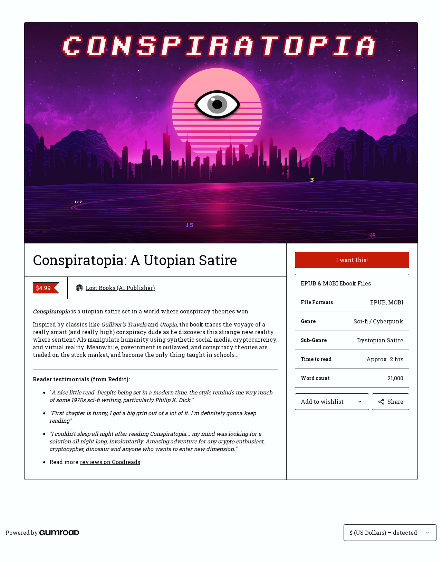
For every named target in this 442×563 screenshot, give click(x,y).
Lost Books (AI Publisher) (120, 287)
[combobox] (332, 401)
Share (395, 401)
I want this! (352, 259)
